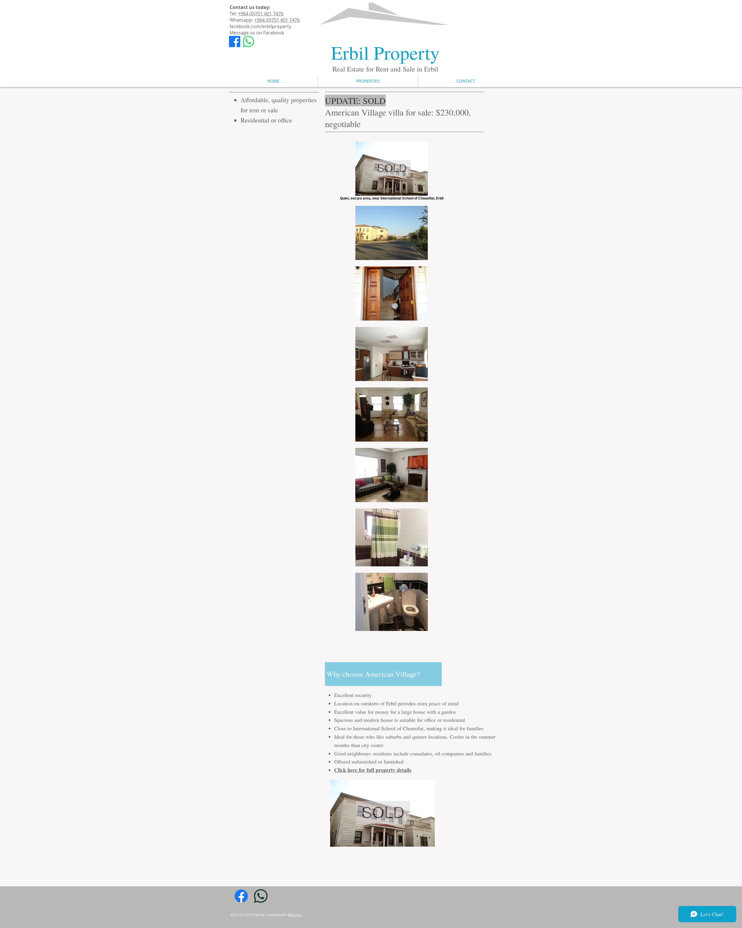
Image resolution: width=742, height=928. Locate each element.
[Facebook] (234, 41)
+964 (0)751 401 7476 (260, 13)
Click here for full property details (372, 770)
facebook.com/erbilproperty (260, 26)
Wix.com (294, 914)
